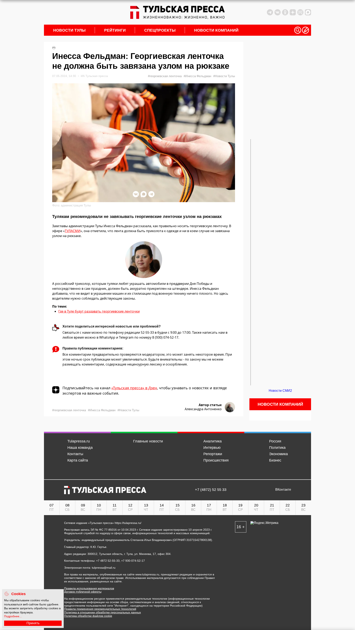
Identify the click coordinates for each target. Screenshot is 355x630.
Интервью (212, 448)
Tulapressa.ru (78, 441)
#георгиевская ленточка (165, 76)
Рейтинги (115, 30)
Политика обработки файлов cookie (88, 615)
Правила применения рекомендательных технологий (100, 609)
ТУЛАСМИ (72, 231)
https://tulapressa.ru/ (128, 523)
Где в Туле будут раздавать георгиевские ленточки (99, 311)
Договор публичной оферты (82, 591)
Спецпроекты (160, 30)
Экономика (278, 454)
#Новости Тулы (224, 76)
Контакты (75, 454)
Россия (275, 441)
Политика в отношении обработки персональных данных (102, 612)
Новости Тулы (69, 30)
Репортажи (212, 454)
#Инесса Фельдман (197, 76)
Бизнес (275, 460)
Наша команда (80, 448)
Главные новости (148, 441)
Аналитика (212, 441)
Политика (277, 448)
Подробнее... (13, 616)
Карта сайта (77, 460)
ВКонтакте (283, 489)
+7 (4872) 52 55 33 (210, 490)
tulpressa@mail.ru (103, 567)
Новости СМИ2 (280, 390)
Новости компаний (216, 30)
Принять (33, 623)
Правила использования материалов (89, 588)
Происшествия (216, 460)
